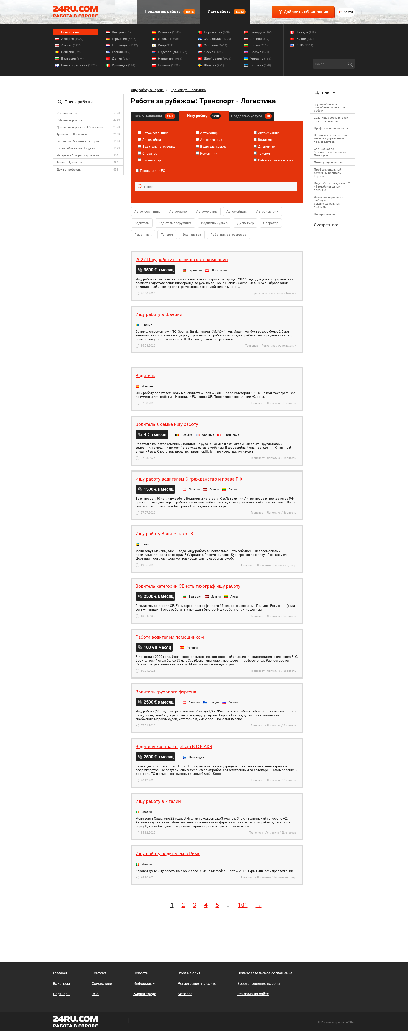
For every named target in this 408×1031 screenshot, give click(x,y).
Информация (145, 983)
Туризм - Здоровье (69, 162)
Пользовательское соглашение (264, 973)
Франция (215, 45)
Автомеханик (268, 133)
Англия (71, 45)
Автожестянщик (155, 133)
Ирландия (123, 65)
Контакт (99, 973)
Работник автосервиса (275, 160)
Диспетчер (266, 146)
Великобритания (79, 65)
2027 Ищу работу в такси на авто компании (331, 119)
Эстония (260, 65)
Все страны (70, 32)
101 (243, 904)
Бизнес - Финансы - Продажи (76, 148)
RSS (95, 994)
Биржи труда (144, 994)
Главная (60, 973)
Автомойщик (152, 140)
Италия (168, 39)
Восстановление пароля (258, 983)
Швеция (214, 65)
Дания (121, 58)
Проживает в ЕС (152, 170)
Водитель (265, 140)
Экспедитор (151, 160)
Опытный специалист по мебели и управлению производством (330, 138)
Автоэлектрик (211, 140)
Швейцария (217, 58)
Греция (121, 52)
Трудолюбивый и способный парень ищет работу (330, 107)
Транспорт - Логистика (72, 134)
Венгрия (122, 32)
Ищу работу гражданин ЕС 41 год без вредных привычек (332, 187)
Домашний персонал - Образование (81, 127)
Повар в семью (324, 214)
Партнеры (61, 994)
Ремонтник (208, 153)
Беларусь (261, 32)
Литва (259, 45)
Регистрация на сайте (197, 983)
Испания (169, 32)
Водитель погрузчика (159, 146)
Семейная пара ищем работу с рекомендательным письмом (328, 202)
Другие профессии (69, 169)
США (305, 45)
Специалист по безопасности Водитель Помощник (330, 152)
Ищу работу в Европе (147, 90)
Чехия (213, 52)
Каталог (185, 994)
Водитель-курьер (213, 146)
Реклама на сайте (253, 994)
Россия (259, 52)
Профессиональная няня (331, 128)
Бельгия (71, 52)
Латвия (259, 39)
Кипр (165, 45)
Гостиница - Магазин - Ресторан (78, 141)
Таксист (263, 153)
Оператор (149, 153)
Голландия (125, 45)
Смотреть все (326, 224)
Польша (169, 65)
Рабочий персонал (69, 120)
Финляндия (217, 39)
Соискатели (102, 983)
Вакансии (61, 983)
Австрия (72, 39)
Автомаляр (209, 133)
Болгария (72, 58)
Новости (140, 973)
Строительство (67, 113)
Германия (124, 39)
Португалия (217, 32)
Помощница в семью (328, 162)
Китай (305, 39)
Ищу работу (225, 11)
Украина (260, 58)
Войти (348, 12)
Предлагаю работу (169, 11)
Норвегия (170, 58)
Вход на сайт (189, 973)
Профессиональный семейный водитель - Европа (328, 173)
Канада (307, 32)
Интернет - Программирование (78, 155)
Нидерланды (172, 52)
